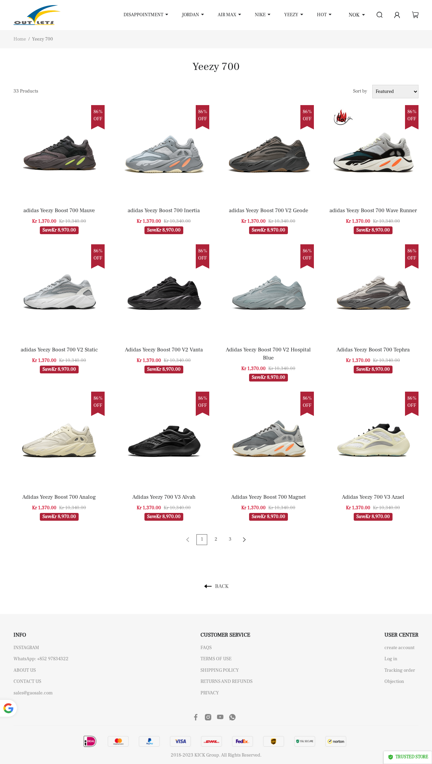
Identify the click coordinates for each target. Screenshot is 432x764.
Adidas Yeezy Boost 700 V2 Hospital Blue (268, 353)
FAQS (206, 648)
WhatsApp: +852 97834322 (41, 659)
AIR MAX (227, 15)
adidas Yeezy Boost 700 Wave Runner (373, 210)
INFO (20, 635)
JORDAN (190, 15)
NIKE (260, 15)
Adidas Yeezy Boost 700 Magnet (268, 497)
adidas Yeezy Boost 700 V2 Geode (268, 210)
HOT (322, 15)
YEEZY (291, 15)
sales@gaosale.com (33, 693)
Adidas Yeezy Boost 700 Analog (59, 497)
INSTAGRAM (26, 648)
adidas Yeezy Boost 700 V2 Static (59, 349)
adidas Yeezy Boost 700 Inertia (164, 210)
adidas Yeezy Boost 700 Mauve (59, 210)
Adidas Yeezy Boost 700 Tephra (373, 349)
